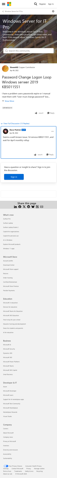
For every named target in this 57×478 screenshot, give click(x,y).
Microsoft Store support (10, 269)
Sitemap (5, 469)
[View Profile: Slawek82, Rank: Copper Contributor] (5, 68)
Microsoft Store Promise (11, 286)
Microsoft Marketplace (10, 408)
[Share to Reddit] (28, 206)
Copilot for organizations (11, 231)
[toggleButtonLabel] (53, 11)
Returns (5, 273)
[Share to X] (24, 206)
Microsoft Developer (9, 391)
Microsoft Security (9, 349)
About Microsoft (8, 433)
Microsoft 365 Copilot (10, 370)
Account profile (8, 261)
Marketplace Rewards (10, 412)
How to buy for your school (11, 320)
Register (42, 4)
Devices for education (10, 307)
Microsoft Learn (8, 395)
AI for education (8, 332)
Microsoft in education (10, 303)
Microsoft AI (7, 345)
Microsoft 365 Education (11, 315)
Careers (5, 429)
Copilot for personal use (11, 236)
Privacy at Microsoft (9, 441)
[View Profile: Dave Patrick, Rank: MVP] (5, 131)
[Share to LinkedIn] (15, 206)
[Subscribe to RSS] (37, 206)
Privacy (28, 469)
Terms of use (7, 471)
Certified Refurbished (10, 282)
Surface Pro (6, 219)
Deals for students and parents (13, 328)
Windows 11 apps (8, 248)
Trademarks (18, 471)
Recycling (39, 471)
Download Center (8, 265)
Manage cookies (39, 469)
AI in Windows (7, 240)
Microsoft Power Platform (11, 362)
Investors (6, 446)
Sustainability (7, 458)
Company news (8, 437)
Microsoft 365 (7, 357)
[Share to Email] (41, 206)
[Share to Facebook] (19, 206)
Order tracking (7, 278)
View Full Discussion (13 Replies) (16, 123)
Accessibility (7, 454)
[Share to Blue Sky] (33, 206)
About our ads (7, 474)
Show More (9, 101)
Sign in (14, 176)
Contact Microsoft (17, 469)
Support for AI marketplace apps (13, 399)
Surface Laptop (8, 223)
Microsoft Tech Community (11, 404)
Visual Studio (7, 416)
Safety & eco (29, 471)
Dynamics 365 (7, 353)
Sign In (51, 4)
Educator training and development (14, 324)
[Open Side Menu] (3, 4)
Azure (5, 387)
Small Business (8, 374)
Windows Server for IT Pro (14, 11)
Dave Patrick (15, 130)
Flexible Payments (9, 290)
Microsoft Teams (8, 366)
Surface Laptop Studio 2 (10, 227)
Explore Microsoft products (11, 244)
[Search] (35, 4)
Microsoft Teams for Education (13, 311)
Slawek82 (14, 67)
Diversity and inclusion (10, 450)
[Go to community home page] (9, 4)
